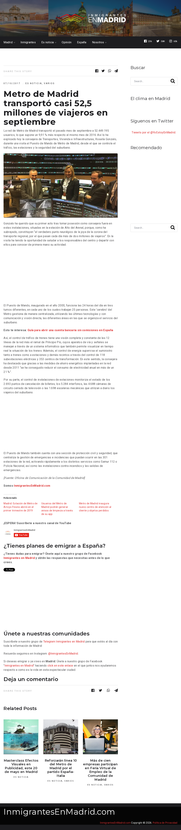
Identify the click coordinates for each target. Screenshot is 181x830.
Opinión (66, 42)
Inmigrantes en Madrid (19, 558)
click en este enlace (60, 665)
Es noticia (47, 42)
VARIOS (49, 83)
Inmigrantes (28, 42)
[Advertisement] (61, 275)
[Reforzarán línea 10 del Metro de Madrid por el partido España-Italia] (60, 736)
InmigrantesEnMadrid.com (32, 485)
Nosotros (98, 42)
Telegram (49, 641)
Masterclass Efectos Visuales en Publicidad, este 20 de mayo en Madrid (21, 766)
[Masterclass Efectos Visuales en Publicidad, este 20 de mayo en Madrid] (21, 736)
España (81, 42)
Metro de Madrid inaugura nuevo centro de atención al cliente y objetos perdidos (95, 507)
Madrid (8, 42)
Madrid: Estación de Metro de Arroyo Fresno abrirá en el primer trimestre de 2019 (20, 507)
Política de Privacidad (165, 822)
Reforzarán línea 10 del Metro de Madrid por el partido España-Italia (61, 768)
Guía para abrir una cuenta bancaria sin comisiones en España (70, 330)
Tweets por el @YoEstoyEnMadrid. (154, 132)
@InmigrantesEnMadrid (63, 653)
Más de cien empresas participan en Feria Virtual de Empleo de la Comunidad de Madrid (100, 770)
